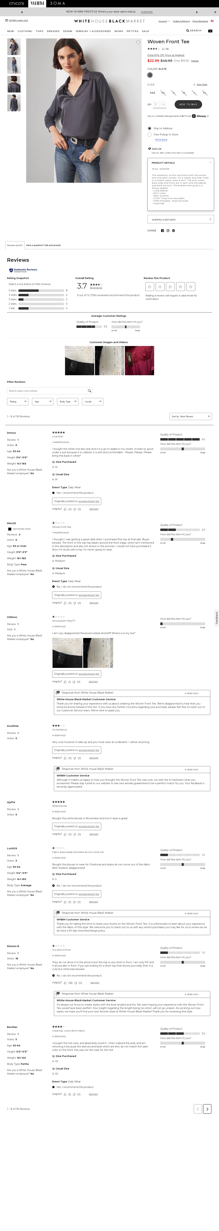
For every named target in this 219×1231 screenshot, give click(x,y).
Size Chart (202, 84)
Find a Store (161, 139)
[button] (210, 30)
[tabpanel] (109, 682)
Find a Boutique (200, 21)
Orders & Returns (181, 21)
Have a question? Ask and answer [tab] (43, 245)
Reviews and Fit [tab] (15, 245)
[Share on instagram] (168, 230)
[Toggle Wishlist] (138, 42)
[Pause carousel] (215, 12)
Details (194, 61)
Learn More (147, 12)
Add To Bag (188, 104)
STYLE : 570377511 (160, 169)
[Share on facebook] (162, 230)
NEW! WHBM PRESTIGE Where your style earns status (100, 11)
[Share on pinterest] (173, 230)
